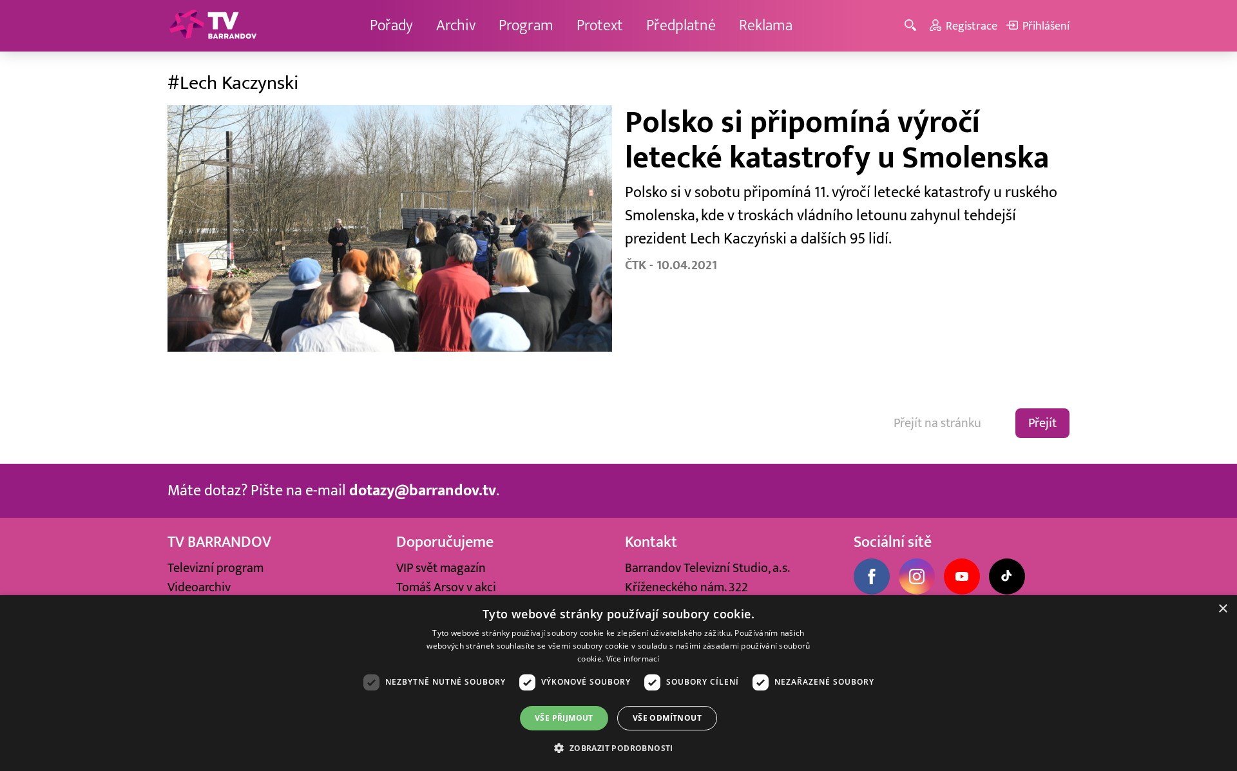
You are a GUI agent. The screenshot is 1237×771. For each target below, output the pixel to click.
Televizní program (216, 568)
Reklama (765, 25)
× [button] (1222, 609)
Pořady (391, 25)
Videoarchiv (199, 587)
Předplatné (681, 25)
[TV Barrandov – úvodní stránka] (213, 26)
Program (526, 25)
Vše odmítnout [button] (667, 717)
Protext (600, 25)
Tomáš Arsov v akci (446, 587)
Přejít (1042, 423)
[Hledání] (913, 26)
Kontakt (651, 542)
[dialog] (618, 683)
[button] (618, 748)
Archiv (455, 25)
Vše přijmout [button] (564, 717)
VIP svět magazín (441, 568)
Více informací (633, 658)
